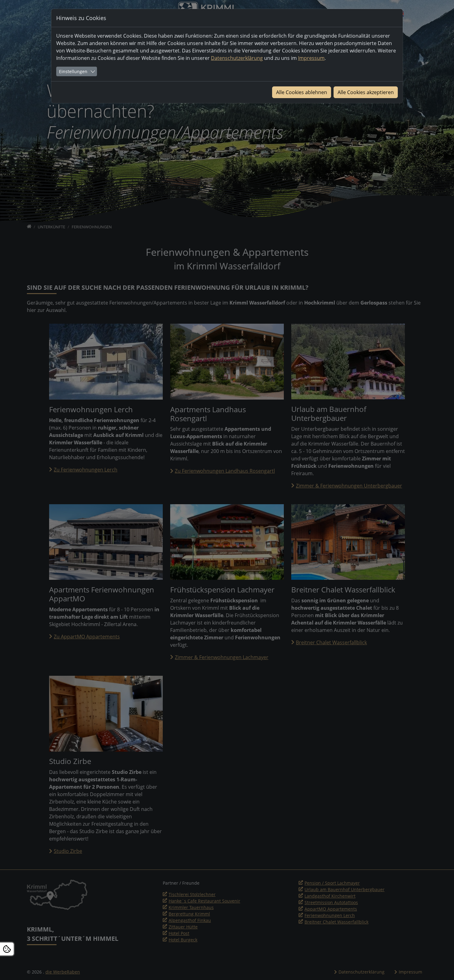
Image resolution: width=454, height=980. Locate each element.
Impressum (311, 58)
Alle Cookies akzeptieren (366, 92)
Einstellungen (73, 71)
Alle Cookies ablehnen (301, 92)
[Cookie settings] (7, 949)
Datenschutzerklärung (237, 58)
